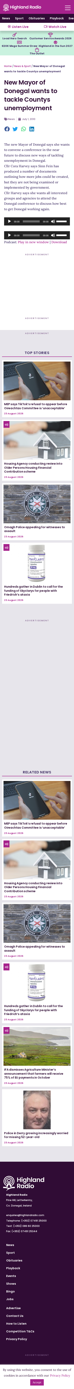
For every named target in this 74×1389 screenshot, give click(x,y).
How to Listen (16, 1324)
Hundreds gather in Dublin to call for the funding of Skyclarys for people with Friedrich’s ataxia (33, 591)
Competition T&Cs (20, 1331)
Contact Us (14, 1316)
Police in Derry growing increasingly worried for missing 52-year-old (36, 1135)
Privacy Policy (16, 1339)
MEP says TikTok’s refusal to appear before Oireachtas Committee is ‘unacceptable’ (35, 406)
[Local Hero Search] (15, 35)
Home (8, 66)
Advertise (13, 1308)
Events (11, 1276)
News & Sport (22, 66)
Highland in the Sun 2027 (55, 46)
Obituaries (37, 18)
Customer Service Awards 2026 (50, 38)
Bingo (10, 1291)
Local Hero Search (14, 38)
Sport (19, 18)
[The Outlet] (37, 50)
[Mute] (53, 221)
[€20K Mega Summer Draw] (19, 42)
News (6, 18)
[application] (37, 221)
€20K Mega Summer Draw (19, 46)
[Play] (9, 221)
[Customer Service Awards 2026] (50, 35)
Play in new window (33, 242)
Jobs (10, 1299)
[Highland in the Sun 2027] (55, 42)
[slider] (62, 221)
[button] (7, 129)
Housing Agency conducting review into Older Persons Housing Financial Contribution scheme (33, 468)
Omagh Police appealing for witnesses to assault (34, 529)
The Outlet (37, 53)
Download (59, 242)
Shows (11, 1284)
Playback (57, 18)
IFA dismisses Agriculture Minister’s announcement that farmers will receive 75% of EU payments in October (33, 1074)
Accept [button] (37, 1382)
